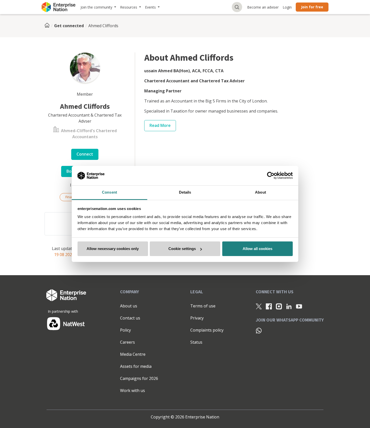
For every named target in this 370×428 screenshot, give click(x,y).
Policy (125, 330)
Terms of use (202, 306)
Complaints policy (207, 330)
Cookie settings (182, 248)
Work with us (132, 390)
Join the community (96, 7)
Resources (128, 7)
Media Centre (132, 354)
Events (150, 7)
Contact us (130, 318)
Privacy (197, 318)
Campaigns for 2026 (139, 378)
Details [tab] (185, 192)
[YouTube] (299, 306)
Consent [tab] (109, 192)
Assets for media (136, 366)
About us (128, 306)
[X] (259, 306)
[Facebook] (269, 306)
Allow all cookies (257, 248)
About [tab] (260, 192)
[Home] (49, 26)
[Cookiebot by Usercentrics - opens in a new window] (271, 176)
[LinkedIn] (289, 306)
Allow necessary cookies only (113, 248)
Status (196, 342)
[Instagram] (279, 306)
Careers (127, 342)
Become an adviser (263, 7)
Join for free (312, 7)
